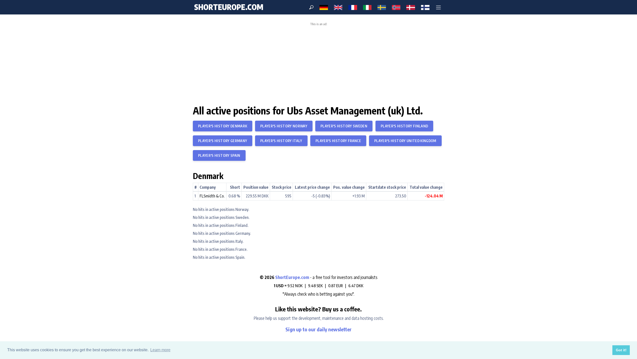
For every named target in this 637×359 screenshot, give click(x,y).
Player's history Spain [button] (219, 155)
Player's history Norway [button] (283, 126)
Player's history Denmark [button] (222, 126)
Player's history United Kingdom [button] (405, 141)
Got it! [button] (621, 350)
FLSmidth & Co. (212, 195)
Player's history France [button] (338, 141)
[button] (438, 7)
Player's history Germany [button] (222, 141)
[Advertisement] (318, 63)
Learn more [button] (160, 350)
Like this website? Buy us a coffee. (318, 309)
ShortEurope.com (292, 277)
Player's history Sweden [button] (343, 126)
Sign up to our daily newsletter (318, 329)
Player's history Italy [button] (281, 141)
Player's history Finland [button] (404, 126)
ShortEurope (228, 7)
